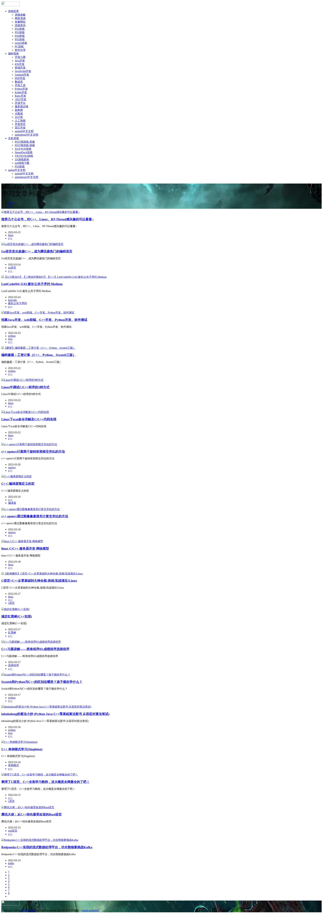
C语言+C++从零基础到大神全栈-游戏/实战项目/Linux (39, 580)
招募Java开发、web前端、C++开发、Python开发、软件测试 (44, 320)
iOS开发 (19, 64)
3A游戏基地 (22, 159)
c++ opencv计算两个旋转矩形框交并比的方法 (33, 451)
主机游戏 (13, 138)
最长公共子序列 (17, 303)
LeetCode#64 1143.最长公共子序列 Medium (32, 284)
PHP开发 (20, 78)
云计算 (19, 117)
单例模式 (13, 765)
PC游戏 (19, 46)
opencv (12, 467)
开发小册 (20, 57)
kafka (11, 863)
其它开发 (20, 127)
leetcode (12, 300)
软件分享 (20, 50)
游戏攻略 (20, 14)
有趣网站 (20, 21)
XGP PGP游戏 (23, 148)
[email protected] (90, 910)
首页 (10, 203)
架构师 (19, 110)
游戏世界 (13, 11)
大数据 (19, 113)
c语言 (11, 603)
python (11, 335)
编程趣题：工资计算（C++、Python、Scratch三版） (38, 355)
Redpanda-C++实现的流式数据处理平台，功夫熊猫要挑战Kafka (46, 847)
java (10, 338)
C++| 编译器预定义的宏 (17, 483)
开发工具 (20, 85)
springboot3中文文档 (26, 134)
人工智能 (20, 120)
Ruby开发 (20, 95)
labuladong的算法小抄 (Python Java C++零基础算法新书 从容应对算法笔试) (55, 714)
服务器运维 (21, 106)
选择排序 (13, 665)
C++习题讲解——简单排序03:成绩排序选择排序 (35, 649)
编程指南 (13, 53)
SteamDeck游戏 (23, 152)
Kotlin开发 (21, 92)
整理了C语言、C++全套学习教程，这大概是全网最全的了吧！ (45, 782)
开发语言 (20, 124)
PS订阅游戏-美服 (25, 141)
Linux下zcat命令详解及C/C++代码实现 (28, 419)
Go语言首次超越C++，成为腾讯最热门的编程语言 (36, 251)
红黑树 (12, 632)
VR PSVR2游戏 (24, 155)
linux (10, 235)
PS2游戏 (20, 28)
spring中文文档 (16, 170)
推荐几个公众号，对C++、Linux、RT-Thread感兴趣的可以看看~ (47, 219)
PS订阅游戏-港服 (25, 145)
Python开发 (21, 88)
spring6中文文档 (24, 131)
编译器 (12, 503)
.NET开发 (20, 99)
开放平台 (20, 103)
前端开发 (20, 67)
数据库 (19, 81)
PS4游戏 (20, 35)
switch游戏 (21, 43)
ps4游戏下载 (22, 163)
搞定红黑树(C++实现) (16, 616)
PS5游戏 (20, 39)
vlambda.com (28, 910)
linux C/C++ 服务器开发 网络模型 (25, 548)
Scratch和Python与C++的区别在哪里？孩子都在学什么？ (41, 682)
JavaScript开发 (23, 71)
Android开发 (22, 74)
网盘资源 (20, 18)
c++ (10, 206)
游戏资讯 (20, 25)
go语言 (12, 267)
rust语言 (12, 830)
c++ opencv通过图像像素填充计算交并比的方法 (34, 516)
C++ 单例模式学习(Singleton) (21, 749)
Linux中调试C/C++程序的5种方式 (25, 387)
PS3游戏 (20, 32)
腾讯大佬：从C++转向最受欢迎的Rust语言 (31, 814)
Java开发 (20, 60)
